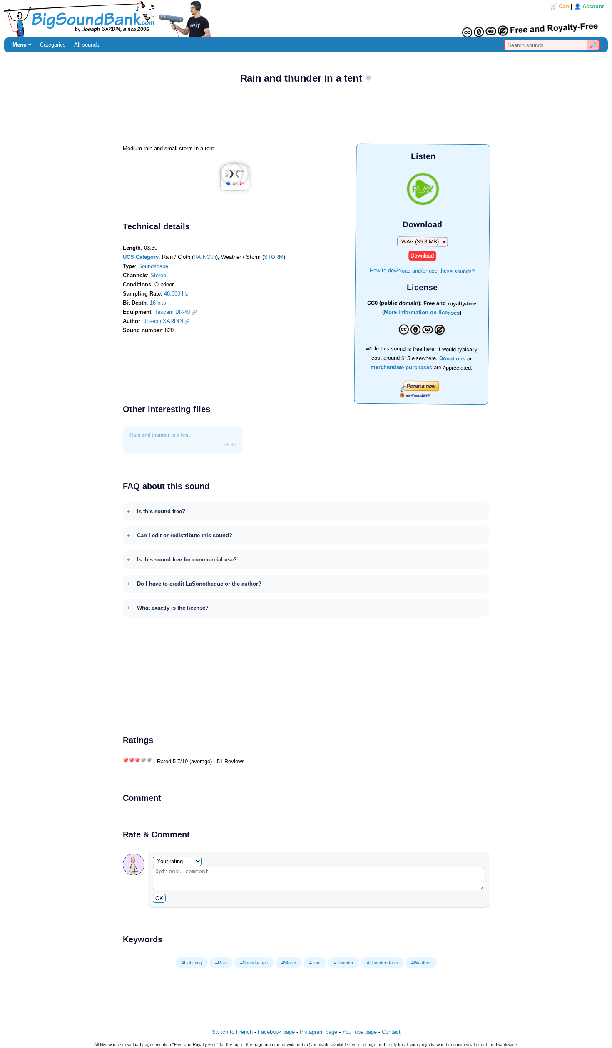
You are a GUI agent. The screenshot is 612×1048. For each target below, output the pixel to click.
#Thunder (343, 962)
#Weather (421, 962)
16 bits (158, 303)
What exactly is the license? (173, 608)
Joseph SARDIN (163, 321)
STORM (274, 257)
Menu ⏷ (22, 45)
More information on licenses (422, 312)
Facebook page (276, 1032)
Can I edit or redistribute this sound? (184, 535)
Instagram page (318, 1032)
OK (159, 898)
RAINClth (205, 257)
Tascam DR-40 (172, 312)
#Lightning (192, 962)
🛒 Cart (559, 6)
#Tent (315, 962)
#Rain (221, 962)
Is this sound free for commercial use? (187, 559)
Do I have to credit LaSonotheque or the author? (199, 584)
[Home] (306, 18)
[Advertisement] (306, 117)
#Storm (288, 962)
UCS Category (141, 257)
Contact (391, 1032)
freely (391, 1044)
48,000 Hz (176, 294)
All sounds (87, 45)
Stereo (158, 275)
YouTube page (359, 1032)
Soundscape (153, 266)
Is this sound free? (161, 511)
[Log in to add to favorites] (368, 79)
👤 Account (589, 6)
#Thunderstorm (382, 962)
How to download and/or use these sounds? (422, 270)
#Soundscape (254, 962)
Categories (53, 45)
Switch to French (232, 1032)
